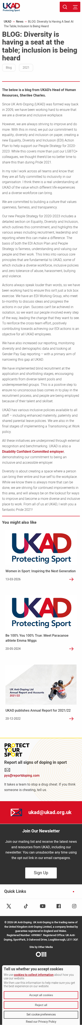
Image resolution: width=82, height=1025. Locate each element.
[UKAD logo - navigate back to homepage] (11, 7)
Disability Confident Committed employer (33, 451)
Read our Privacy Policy (41, 1021)
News (19, 21)
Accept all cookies (41, 995)
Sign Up (41, 873)
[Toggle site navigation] (75, 7)
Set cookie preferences (41, 1014)
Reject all (41, 1005)
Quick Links (15, 891)
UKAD (7, 21)
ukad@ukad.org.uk (49, 812)
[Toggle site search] (65, 7)
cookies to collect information (34, 975)
